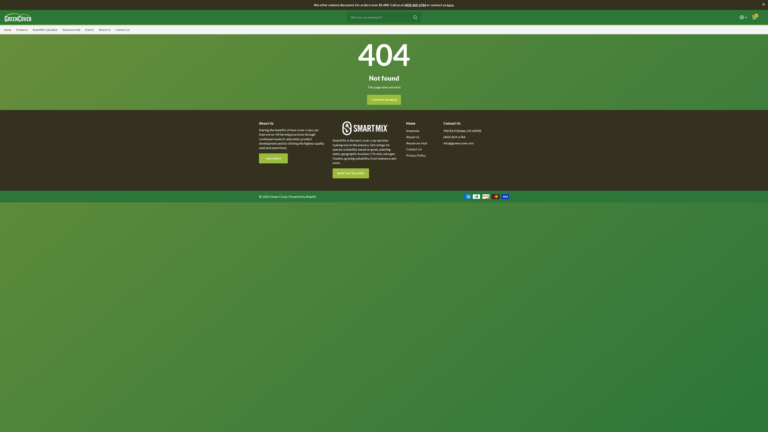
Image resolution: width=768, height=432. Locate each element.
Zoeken (415, 17)
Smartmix (412, 131)
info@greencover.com (458, 143)
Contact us (123, 29)
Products (22, 29)
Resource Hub (71, 29)
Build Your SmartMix (351, 173)
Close (763, 4)
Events (89, 29)
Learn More (273, 158)
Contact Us (414, 149)
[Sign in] (743, 17)
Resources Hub (416, 143)
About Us (105, 29)
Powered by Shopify (302, 196)
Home (7, 29)
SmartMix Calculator (45, 29)
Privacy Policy (416, 155)
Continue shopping (384, 99)
